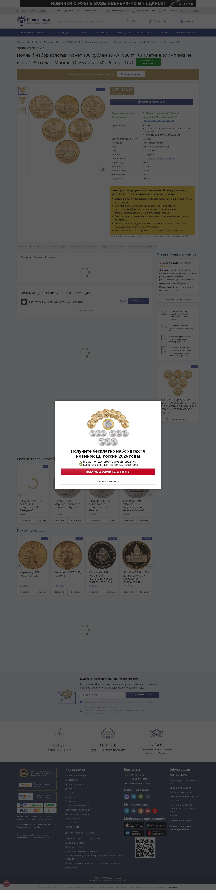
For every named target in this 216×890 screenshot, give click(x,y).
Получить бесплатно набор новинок (108, 471)
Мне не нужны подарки (108, 481)
